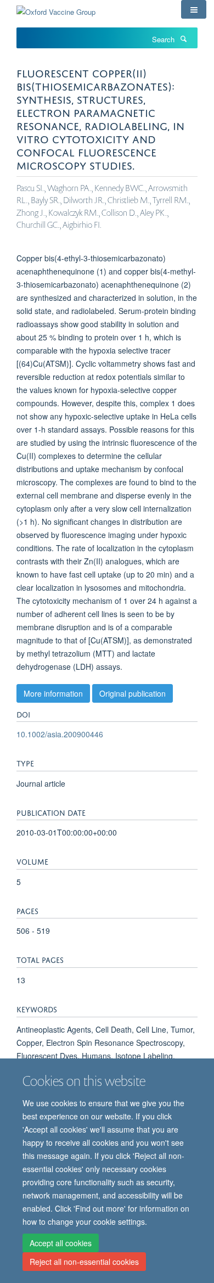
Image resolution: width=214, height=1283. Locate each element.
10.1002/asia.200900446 (59, 734)
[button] (193, 9)
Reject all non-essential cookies (84, 1261)
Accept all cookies (61, 1242)
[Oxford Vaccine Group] (55, 8)
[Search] (183, 38)
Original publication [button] (132, 693)
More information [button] (53, 693)
